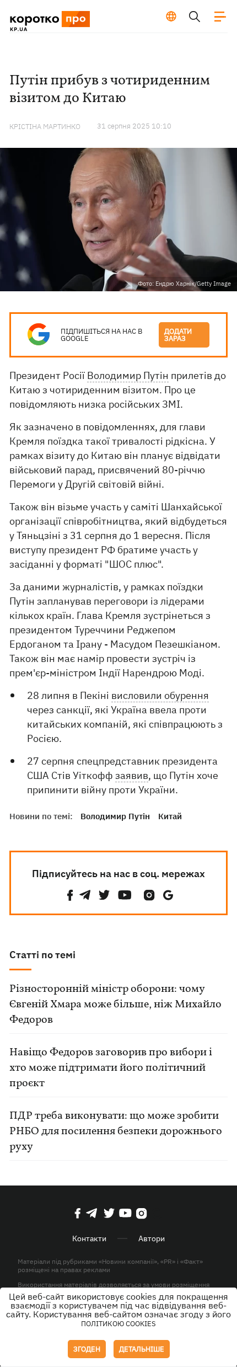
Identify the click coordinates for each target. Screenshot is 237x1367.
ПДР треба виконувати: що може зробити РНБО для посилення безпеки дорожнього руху (115, 1131)
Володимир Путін (128, 375)
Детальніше (141, 1349)
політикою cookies (118, 1323)
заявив (131, 775)
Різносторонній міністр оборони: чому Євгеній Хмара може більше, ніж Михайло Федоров (115, 1004)
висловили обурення (160, 695)
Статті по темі (42, 954)
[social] (70, 895)
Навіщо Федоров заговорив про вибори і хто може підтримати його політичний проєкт (110, 1068)
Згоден (86, 1349)
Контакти (89, 1238)
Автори (151, 1238)
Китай (170, 816)
